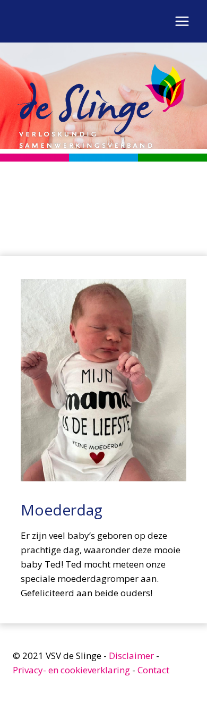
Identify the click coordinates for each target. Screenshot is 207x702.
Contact (153, 670)
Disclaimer (131, 655)
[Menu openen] (181, 21)
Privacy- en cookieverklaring (71, 670)
